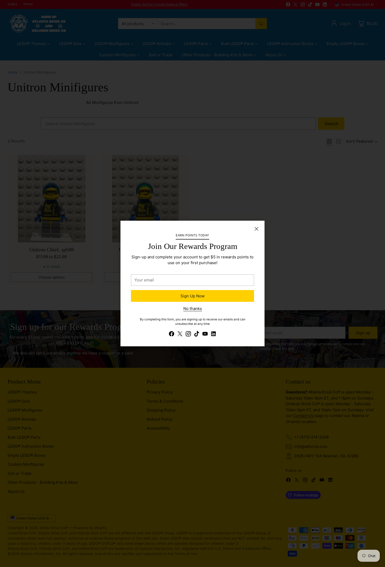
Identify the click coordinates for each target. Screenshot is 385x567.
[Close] (256, 229)
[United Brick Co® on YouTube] (205, 335)
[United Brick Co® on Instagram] (188, 335)
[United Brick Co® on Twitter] (180, 335)
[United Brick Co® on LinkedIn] (213, 335)
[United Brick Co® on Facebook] (171, 335)
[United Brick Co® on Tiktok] (197, 335)
